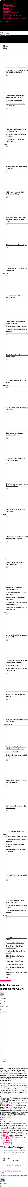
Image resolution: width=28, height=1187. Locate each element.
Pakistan (5, 48)
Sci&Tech (5, 273)
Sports (4, 514)
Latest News (6, 14)
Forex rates (5, 977)
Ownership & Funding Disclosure (12, 15)
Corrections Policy (8, 9)
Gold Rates (5, 46)
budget (10, 1171)
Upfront (19, 1171)
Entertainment (6, 613)
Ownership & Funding (8, 1144)
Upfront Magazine (7, 725)
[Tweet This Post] (15, 1054)
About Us (5, 3)
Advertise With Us (8, 5)
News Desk (3, 1012)
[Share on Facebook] (15, 1052)
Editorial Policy (7, 11)
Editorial (5, 915)
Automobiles (6, 385)
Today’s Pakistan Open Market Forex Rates (15, 18)
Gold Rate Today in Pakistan (10, 12)
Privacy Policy (7, 17)
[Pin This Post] (15, 1055)
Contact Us (6, 8)
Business (5, 144)
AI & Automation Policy (9, 6)
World (4, 834)
